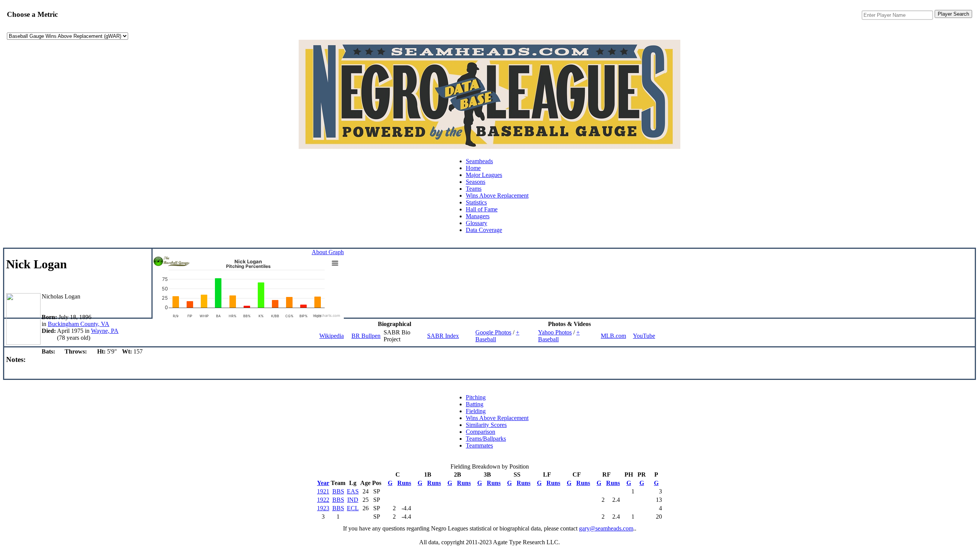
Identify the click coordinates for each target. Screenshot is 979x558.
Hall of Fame (482, 209)
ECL (353, 508)
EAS (353, 491)
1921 (323, 491)
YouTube (644, 336)
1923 (323, 508)
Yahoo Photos (555, 332)
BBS (338, 491)
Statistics (476, 202)
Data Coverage (484, 230)
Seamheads (479, 161)
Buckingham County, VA (78, 324)
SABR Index (443, 336)
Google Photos (493, 332)
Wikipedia (331, 336)
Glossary (476, 223)
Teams (473, 188)
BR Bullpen (366, 336)
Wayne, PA (105, 331)
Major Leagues (484, 175)
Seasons (475, 181)
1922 (323, 499)
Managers (478, 216)
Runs (404, 483)
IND (352, 499)
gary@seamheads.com (606, 528)
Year (323, 483)
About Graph (328, 252)
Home (473, 168)
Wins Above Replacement (497, 195)
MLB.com (613, 336)
